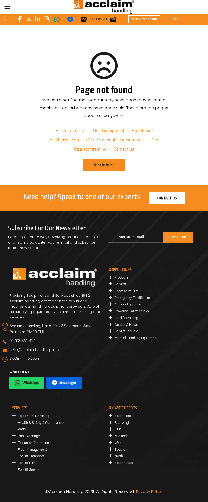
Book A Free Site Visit (144, 19)
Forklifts (121, 284)
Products (121, 277)
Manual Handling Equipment (136, 338)
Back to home (104, 165)
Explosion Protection (33, 443)
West (119, 443)
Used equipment (108, 130)
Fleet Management (32, 449)
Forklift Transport (31, 456)
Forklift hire (142, 130)
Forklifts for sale (71, 130)
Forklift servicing (63, 140)
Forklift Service (29, 470)
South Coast (124, 463)
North (119, 456)
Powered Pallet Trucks (132, 311)
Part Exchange (29, 436)
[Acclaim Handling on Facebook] (20, 19)
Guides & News (126, 325)
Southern (121, 449)
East (118, 429)
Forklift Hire (26, 463)
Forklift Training (126, 318)
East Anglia (123, 423)
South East (123, 416)
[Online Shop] (5, 18)
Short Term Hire (127, 291)
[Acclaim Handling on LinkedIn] (37, 19)
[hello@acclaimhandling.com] (113, 19)
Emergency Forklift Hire (132, 298)
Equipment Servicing (33, 416)
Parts (156, 140)
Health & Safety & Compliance (41, 423)
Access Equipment (129, 304)
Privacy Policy (149, 491)
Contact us (123, 149)
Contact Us (167, 198)
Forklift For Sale (126, 331)
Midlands (122, 436)
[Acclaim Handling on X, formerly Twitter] (28, 19)
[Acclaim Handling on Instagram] (46, 19)
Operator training (90, 149)
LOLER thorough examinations (115, 140)
